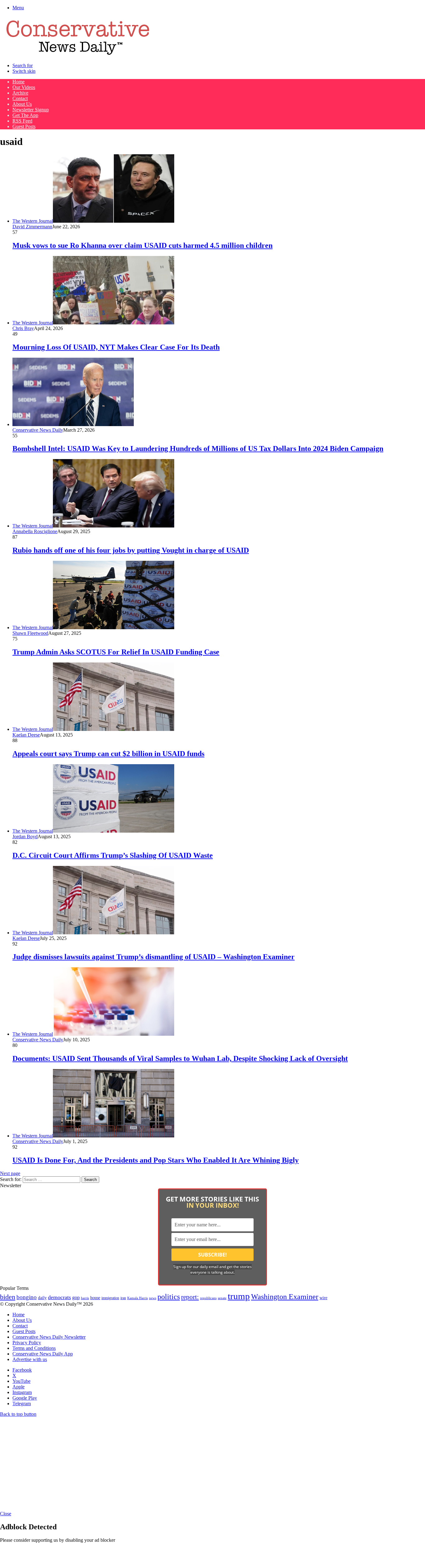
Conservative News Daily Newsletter (49, 1337)
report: (190, 1297)
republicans (208, 1298)
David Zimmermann (32, 226)
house (95, 1297)
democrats (59, 1297)
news (152, 1298)
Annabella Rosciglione (34, 531)
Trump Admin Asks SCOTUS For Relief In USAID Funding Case (115, 652)
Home (18, 81)
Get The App (25, 115)
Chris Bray (23, 328)
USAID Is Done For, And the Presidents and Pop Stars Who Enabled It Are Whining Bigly (155, 1160)
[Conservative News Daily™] (78, 55)
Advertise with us (29, 1359)
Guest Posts (23, 126)
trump (239, 1296)
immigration (110, 1298)
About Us (22, 104)
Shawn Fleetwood (30, 633)
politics (168, 1296)
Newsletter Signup (30, 109)
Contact (20, 98)
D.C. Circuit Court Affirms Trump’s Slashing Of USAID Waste (112, 855)
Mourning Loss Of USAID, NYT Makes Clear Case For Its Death (116, 347)
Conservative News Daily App (42, 1353)
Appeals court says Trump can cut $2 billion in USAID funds (108, 754)
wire (323, 1297)
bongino (26, 1297)
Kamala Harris (137, 1298)
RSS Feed (22, 120)
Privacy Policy (26, 1342)
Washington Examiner (284, 1297)
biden (7, 1297)
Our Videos (23, 87)
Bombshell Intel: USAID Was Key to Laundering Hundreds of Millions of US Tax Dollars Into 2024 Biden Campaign (197, 448)
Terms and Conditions (34, 1348)
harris (85, 1298)
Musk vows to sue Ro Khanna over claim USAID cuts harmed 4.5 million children (142, 245)
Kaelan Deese (26, 734)
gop (76, 1297)
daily (42, 1297)
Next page (10, 1173)
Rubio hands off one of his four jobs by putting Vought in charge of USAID (130, 550)
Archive (20, 92)
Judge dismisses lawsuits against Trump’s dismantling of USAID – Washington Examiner (153, 957)
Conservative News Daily (37, 430)
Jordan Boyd (25, 836)
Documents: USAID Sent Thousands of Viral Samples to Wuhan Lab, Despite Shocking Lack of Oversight (180, 1058)
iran (123, 1298)
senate (222, 1298)
